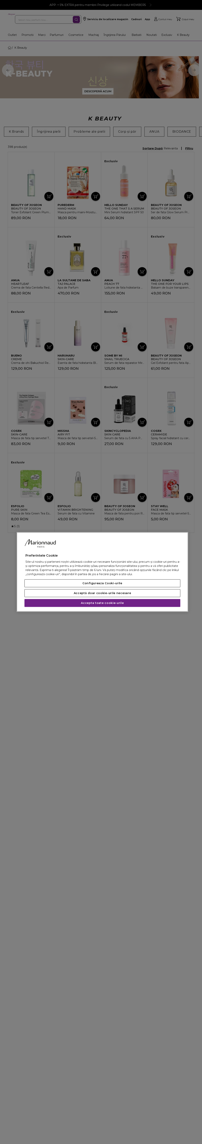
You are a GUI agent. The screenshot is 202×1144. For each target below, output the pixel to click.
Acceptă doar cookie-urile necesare (102, 593)
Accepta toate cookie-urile (102, 603)
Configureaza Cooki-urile (102, 583)
